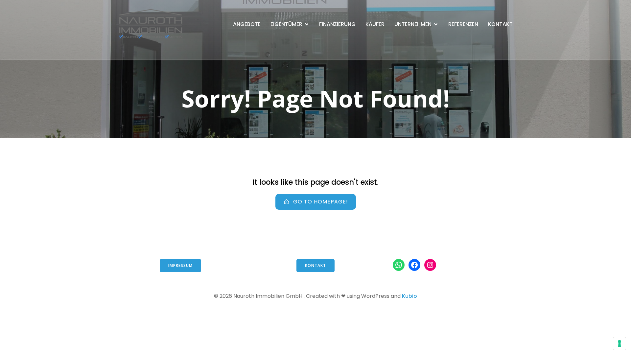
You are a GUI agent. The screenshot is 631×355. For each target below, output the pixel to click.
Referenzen (463, 24)
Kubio (409, 296)
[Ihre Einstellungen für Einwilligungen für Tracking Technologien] (619, 343)
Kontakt (500, 24)
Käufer (375, 24)
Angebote (247, 24)
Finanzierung (337, 24)
